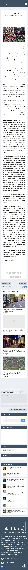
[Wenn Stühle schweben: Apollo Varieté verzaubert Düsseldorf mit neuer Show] (4, 486)
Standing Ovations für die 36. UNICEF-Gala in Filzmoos (15, 468)
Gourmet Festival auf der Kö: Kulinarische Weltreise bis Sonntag (16, 480)
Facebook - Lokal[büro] (9, 558)
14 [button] (17, 40)
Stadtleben (17, 15)
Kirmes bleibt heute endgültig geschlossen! (13, 330)
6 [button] (8, 40)
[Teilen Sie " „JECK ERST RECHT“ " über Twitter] (10, 273)
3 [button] (5, 40)
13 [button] (16, 40)
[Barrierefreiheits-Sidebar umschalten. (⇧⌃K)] (24, 566)
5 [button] (7, 40)
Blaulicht (12, 475)
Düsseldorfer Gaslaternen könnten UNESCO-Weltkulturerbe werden (14, 351)
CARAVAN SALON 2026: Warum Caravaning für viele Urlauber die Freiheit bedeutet (16, 511)
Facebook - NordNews (9, 562)
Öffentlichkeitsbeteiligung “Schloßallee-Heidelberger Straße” (11, 373)
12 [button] (15, 40)
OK (23, 420)
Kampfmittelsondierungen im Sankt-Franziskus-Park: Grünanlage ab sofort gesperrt (15, 499)
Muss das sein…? (11, 504)
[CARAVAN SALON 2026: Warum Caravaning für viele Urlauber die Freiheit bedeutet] (4, 511)
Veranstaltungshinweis (15, 481)
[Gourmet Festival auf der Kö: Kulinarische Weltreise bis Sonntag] (4, 480)
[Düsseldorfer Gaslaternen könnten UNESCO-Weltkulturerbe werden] (14, 341)
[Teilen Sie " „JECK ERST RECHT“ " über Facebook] (7, 273)
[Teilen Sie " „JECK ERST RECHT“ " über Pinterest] (15, 273)
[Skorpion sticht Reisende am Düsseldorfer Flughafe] (4, 474)
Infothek (8, 470)
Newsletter (12, 470)
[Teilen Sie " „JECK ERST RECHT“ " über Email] (18, 273)
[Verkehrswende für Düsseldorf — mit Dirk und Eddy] (14, 301)
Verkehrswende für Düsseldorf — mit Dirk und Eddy (14, 310)
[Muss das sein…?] (4, 505)
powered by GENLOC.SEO (9, 566)
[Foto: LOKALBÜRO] (14, 41)
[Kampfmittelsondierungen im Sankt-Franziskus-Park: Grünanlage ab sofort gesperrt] (4, 498)
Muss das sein (13, 506)
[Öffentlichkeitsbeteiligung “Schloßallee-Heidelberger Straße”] (14, 363)
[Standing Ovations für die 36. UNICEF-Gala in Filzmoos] (4, 468)
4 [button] (6, 40)
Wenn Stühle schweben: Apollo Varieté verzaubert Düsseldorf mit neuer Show (15, 486)
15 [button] (18, 40)
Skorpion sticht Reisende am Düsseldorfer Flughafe (13, 474)
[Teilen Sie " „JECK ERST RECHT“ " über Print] (20, 273)
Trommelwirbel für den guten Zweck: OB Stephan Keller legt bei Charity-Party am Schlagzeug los (15, 492)
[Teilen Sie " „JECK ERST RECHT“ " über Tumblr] (12, 273)
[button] (26, 4)
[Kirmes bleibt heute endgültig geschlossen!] (14, 321)
